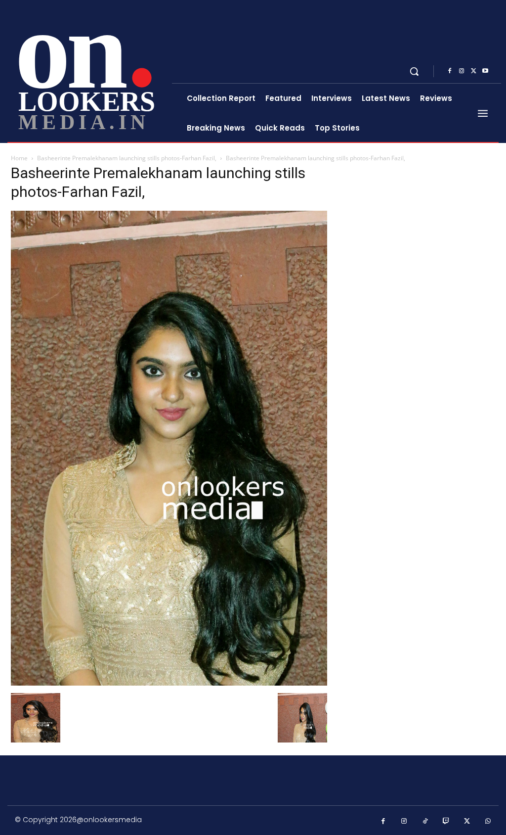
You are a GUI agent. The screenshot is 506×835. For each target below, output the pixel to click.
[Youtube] (485, 71)
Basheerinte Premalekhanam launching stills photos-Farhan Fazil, (126, 158)
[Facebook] (450, 71)
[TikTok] (425, 821)
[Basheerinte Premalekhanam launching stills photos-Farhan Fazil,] (169, 683)
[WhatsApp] (488, 821)
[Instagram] (461, 71)
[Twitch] (446, 821)
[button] (414, 71)
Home (19, 158)
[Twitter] (473, 71)
